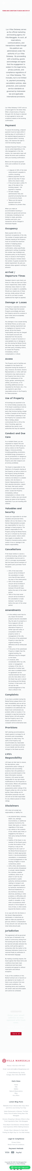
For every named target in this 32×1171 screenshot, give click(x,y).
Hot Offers (16, 1095)
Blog (16, 1093)
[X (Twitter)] (14, 1169)
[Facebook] (11, 1169)
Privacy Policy (16, 1142)
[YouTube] (21, 1169)
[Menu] (29, 3)
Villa (16, 1087)
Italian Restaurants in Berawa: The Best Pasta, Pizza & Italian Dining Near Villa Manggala (16, 1113)
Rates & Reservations (16, 1091)
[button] (19, 1167)
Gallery (16, 1089)
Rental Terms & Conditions (16, 1144)
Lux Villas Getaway (19, 1163)
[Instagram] (17, 1169)
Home (16, 1084)
